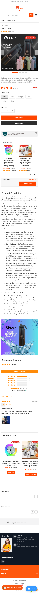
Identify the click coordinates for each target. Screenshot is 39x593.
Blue (28, 97)
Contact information (19, 583)
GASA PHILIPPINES (21, 580)
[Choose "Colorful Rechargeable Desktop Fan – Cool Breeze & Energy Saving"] (13, 146)
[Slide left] (2, 52)
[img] (5, 401)
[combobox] (19, 15)
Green (13, 101)
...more (35, 82)
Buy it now (19, 123)
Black (4, 97)
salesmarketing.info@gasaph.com (27, 546)
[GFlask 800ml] (15, 72)
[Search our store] (31, 15)
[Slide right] (36, 52)
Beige (4, 101)
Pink (12, 97)
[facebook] (3, 561)
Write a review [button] (19, 371)
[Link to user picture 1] (5, 420)
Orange (20, 97)
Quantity (4, 107)
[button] (3, 15)
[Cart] (36, 15)
